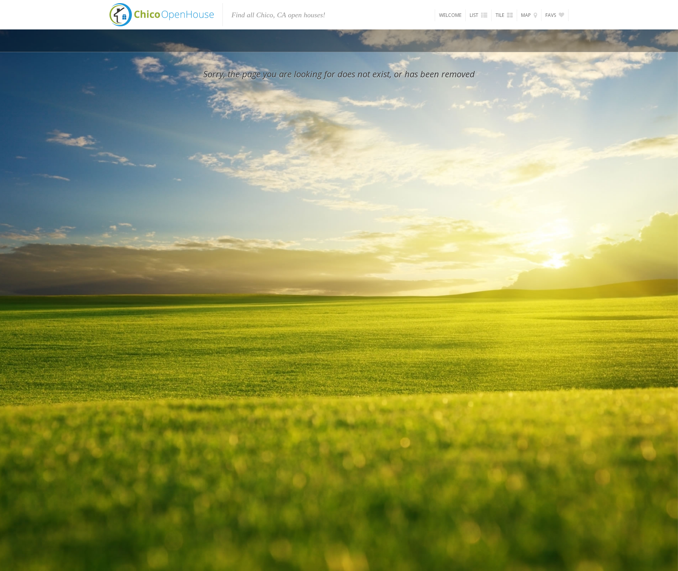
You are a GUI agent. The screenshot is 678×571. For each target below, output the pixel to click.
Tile (500, 15)
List (474, 15)
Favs (551, 15)
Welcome (450, 15)
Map (526, 15)
